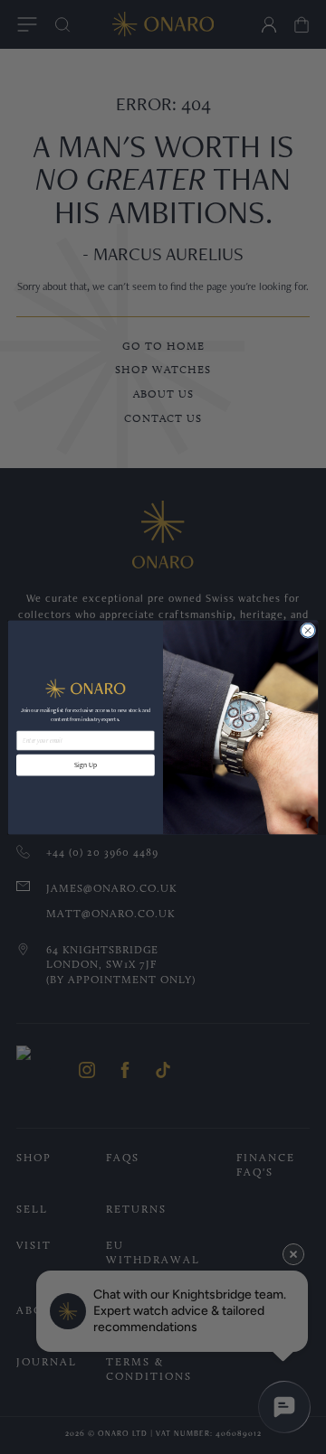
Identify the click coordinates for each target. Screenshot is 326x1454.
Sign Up (85, 764)
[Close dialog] (307, 629)
